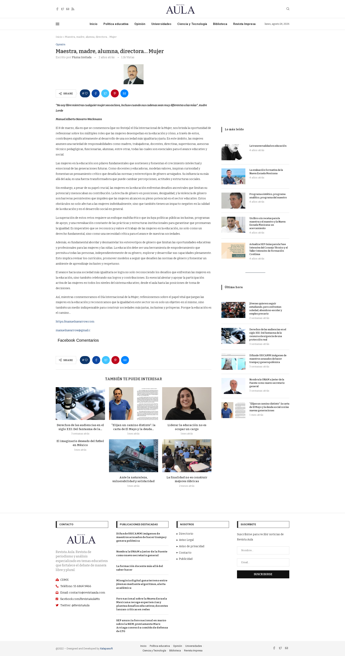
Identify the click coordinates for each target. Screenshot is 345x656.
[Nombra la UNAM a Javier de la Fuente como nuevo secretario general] (233, 386)
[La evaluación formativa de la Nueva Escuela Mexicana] (233, 176)
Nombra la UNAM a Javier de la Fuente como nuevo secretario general (267, 383)
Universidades (161, 24)
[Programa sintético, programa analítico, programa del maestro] (233, 201)
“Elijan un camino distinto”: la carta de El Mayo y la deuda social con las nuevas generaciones (269, 407)
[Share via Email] (124, 93)
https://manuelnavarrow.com (75, 321)
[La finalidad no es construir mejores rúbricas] (186, 455)
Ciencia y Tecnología (192, 24)
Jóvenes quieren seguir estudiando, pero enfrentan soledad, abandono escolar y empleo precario (265, 308)
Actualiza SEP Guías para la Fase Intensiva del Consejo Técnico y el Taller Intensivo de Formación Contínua (268, 249)
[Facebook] (57, 9)
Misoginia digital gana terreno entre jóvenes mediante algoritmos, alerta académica (141, 584)
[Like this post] (86, 93)
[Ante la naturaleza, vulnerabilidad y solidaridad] (133, 455)
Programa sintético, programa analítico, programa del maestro (268, 196)
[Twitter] (62, 9)
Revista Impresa (244, 24)
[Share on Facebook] (96, 93)
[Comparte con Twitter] (105, 93)
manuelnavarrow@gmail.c (73, 330)
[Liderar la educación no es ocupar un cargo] (186, 403)
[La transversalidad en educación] (233, 152)
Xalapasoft (106, 648)
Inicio (93, 24)
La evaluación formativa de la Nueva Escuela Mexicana (266, 172)
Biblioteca (220, 24)
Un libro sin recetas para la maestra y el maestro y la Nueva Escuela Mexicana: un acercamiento (267, 223)
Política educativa (115, 24)
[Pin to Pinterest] (115, 93)
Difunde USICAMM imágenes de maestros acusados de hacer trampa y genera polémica (268, 359)
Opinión (139, 24)
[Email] (67, 9)
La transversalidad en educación (268, 145)
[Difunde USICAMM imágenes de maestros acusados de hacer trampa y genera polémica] (233, 362)
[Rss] (72, 9)
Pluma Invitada (81, 57)
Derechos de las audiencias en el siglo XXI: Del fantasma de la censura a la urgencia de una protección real (267, 334)
